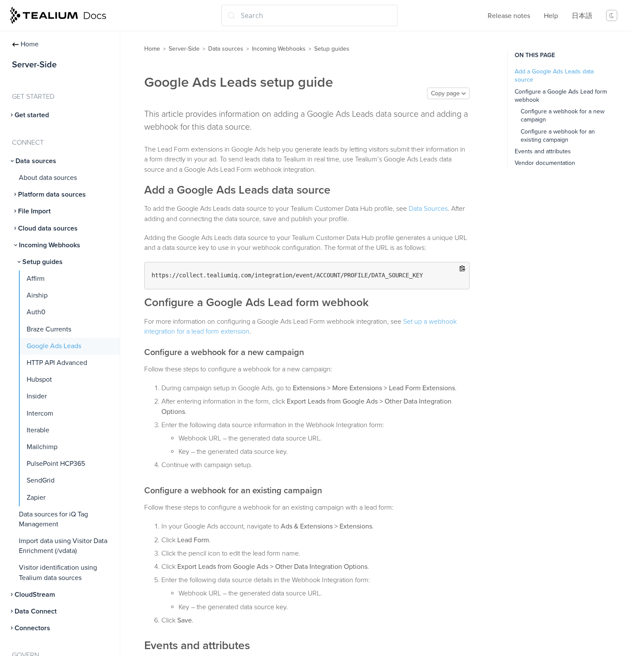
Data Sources (428, 208)
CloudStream (35, 594)
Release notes (509, 16)
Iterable (38, 430)
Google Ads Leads (54, 346)
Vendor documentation (545, 163)
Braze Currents (49, 329)
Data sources (35, 161)
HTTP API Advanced (57, 362)
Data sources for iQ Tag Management (53, 519)
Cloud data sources (48, 228)
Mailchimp (42, 447)
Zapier (36, 497)
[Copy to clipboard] (462, 269)
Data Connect (36, 611)
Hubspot (39, 379)
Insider (37, 396)
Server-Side (184, 48)
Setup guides (42, 262)
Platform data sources (52, 194)
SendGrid (41, 480)
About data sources (48, 177)
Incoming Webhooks (49, 245)
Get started (32, 115)
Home (30, 44)
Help (551, 16)
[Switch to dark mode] (611, 15)
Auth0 (36, 312)
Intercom (40, 413)
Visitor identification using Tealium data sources (58, 572)
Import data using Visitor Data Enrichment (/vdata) (63, 546)
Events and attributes (543, 151)
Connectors (32, 628)
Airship (37, 295)
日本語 (582, 16)
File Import (34, 211)
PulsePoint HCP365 (56, 463)
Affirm (36, 278)
